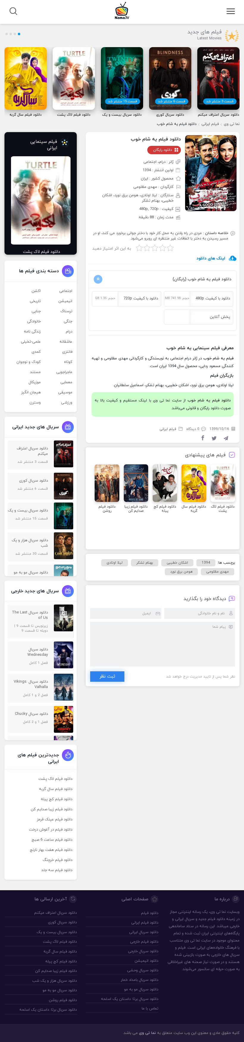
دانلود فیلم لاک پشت (55, 779)
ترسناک (66, 311)
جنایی (36, 311)
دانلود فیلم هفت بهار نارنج (51, 850)
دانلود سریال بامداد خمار (139, 980)
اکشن (36, 291)
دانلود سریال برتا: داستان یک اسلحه (129, 999)
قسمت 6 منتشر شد (171, 101)
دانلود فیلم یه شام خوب (156, 139)
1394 (206, 562)
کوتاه (68, 362)
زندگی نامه (32, 331)
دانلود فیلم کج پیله (56, 799)
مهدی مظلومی (217, 571)
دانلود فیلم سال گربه (55, 789)
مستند (35, 372)
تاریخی (35, 301)
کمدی (36, 352)
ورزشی (66, 402)
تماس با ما (150, 1008)
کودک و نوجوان (28, 362)
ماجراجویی (64, 372)
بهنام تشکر (144, 562)
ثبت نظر (107, 676)
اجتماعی (65, 291)
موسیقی (65, 392)
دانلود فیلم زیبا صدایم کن (51, 809)
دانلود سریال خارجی (143, 951)
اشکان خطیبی (177, 562)
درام (69, 331)
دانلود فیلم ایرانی (144, 922)
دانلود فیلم (216, 919)
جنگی (68, 321)
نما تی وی (232, 124)
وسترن (35, 402)
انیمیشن (65, 301)
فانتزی (67, 352)
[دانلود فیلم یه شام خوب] (211, 173)
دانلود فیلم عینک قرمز (54, 819)
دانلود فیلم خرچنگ (57, 860)
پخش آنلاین (220, 317)
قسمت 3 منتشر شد (220, 101)
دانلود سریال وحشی (142, 970)
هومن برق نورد (181, 571)
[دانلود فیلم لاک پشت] (40, 200)
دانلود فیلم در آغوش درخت (50, 829)
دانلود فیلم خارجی (144, 941)
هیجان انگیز (31, 392)
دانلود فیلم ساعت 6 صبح (52, 839)
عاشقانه (66, 341)
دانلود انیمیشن (146, 961)
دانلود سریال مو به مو (141, 989)
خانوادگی (34, 321)
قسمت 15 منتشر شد (122, 101)
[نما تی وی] (122, 10)
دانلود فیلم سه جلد (56, 870)
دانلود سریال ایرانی (143, 932)
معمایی (66, 382)
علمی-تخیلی (31, 341)
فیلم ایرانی (210, 124)
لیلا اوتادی (115, 562)
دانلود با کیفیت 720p (140, 298)
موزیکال (35, 382)
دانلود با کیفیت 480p (212, 298)
